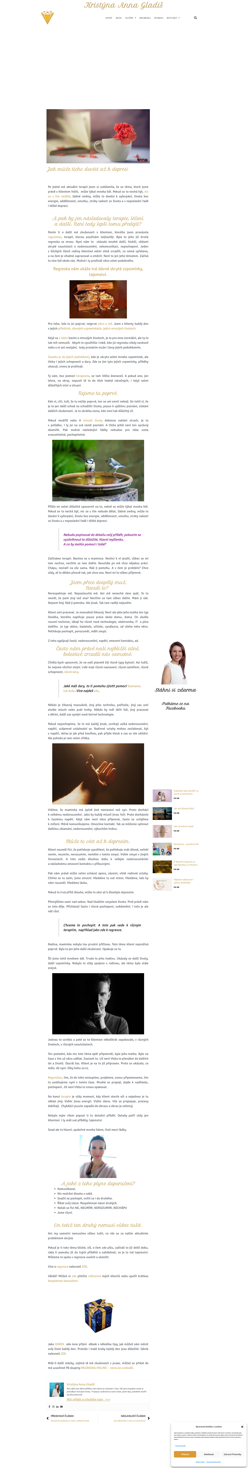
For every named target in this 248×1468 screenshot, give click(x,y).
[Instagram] (53, 1407)
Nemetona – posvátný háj (186, 844)
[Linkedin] (57, 1407)
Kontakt (172, 17)
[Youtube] (61, 1407)
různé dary (71, 672)
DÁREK (59, 1344)
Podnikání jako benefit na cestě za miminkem (186, 792)
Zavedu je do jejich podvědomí (68, 357)
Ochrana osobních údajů (213, 1462)
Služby (129, 17)
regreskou (54, 237)
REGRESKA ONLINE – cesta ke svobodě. (107, 1368)
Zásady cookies (200, 1462)
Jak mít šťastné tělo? (184, 808)
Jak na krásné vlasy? (183, 826)
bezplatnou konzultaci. (63, 1281)
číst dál (176, 798)
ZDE (84, 1266)
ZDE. (64, 1354)
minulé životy (93, 420)
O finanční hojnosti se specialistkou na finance (185, 863)
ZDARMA (158, 17)
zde (96, 691)
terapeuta (82, 376)
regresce (62, 1266)
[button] (242, 1426)
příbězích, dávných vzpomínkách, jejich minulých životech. (96, 328)
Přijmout (185, 1454)
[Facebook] (49, 1407)
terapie (66, 1096)
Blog (119, 17)
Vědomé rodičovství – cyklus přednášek (184, 881)
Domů (109, 17)
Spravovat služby (180, 1446)
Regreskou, (55, 1077)
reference (94, 1276)
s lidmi (63, 338)
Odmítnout (209, 1454)
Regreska (145, 17)
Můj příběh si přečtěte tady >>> (88, 1399)
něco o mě (105, 324)
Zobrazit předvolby (232, 1454)
